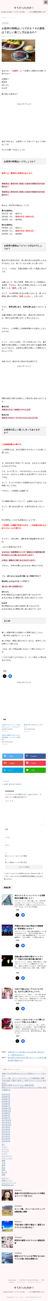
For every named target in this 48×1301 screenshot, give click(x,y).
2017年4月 (6, 1139)
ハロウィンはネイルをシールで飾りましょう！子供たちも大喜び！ (30, 1021)
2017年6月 (6, 1134)
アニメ (4, 1147)
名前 (6, 829)
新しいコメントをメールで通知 (16, 856)
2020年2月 (6, 1099)
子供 (3, 1163)
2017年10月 (6, 1125)
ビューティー (7, 1156)
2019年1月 (6, 1106)
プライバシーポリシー (34, 1282)
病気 (3, 1175)
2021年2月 (6, 1094)
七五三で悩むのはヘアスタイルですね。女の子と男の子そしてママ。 (29, 990)
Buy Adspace (13, 1280)
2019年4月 (6, 1101)
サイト (7, 845)
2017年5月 (6, 1136)
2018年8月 (6, 1113)
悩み (3, 1168)
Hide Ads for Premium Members (29, 1280)
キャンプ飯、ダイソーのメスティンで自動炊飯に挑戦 (23, 1078)
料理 (3, 1170)
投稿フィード (7, 1180)
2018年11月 (6, 1111)
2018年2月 (6, 1115)
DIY (3, 1144)
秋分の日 (18, 784)
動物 (3, 1161)
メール (7, 837)
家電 (3, 1165)
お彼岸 (6, 784)
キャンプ (5, 1151)
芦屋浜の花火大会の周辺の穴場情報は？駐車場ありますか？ (29, 927)
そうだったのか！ (24, 7)
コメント (9, 801)
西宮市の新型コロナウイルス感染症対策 (18, 1085)
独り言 (4, 1172)
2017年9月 (6, 1127)
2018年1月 (6, 1118)
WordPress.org (8, 1185)
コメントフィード (9, 1183)
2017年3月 (6, 1141)
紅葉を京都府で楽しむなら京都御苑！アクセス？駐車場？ (11, 737)
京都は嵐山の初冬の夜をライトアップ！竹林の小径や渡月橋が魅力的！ (29, 958)
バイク (4, 1154)
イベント (6, 781)
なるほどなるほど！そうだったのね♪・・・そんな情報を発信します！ (24, 1292)
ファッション (7, 1158)
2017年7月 (6, 1132)
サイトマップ (21, 1282)
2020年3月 (6, 1097)
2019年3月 (6, 1104)
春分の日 (12, 784)
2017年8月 (6, 1129)
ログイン (5, 1178)
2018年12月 (6, 1108)
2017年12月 (6, 1120)
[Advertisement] (24, 119)
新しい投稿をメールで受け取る (16, 862)
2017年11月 (6, 1122)
